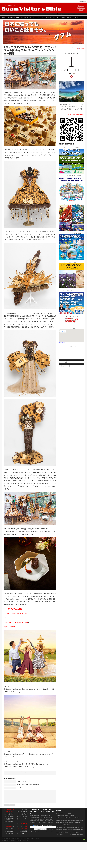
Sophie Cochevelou (10, 627)
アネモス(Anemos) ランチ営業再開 (63, 813)
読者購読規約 (50, 829)
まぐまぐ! (53, 830)
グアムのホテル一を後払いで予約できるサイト (22, 828)
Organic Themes (15, 840)
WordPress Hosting (24, 840)
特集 (22, 772)
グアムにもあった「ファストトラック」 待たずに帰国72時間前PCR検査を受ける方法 (69, 835)
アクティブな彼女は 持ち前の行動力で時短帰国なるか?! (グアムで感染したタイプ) (69, 833)
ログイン (38, 838)
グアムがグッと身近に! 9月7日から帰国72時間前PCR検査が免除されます (47, 17)
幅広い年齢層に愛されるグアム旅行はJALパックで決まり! (9, 811)
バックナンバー (35, 831)
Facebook (25, 622)
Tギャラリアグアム (33, 772)
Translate (82, 48)
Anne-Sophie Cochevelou (12, 622)
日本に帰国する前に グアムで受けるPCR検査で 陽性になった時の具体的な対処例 (69, 830)
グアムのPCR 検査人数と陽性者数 (63, 824)
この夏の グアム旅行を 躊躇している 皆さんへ (66, 815)
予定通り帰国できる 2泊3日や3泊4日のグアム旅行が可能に (68, 822)
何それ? (38, 14)
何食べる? (15, 14)
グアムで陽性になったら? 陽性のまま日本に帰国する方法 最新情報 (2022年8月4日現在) (69, 828)
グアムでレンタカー (8, 826)
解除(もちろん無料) (48, 825)
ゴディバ (40, 772)
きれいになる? (30, 14)
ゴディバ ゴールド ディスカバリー (15, 613)
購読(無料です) (37, 825)
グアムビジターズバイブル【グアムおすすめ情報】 (43, 8)
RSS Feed (33, 838)
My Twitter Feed (1, 1)
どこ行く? (44, 14)
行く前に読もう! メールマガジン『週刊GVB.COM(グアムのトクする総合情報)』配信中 (42, 811)
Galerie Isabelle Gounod (12, 618)
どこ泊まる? (52, 14)
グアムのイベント (13, 772)
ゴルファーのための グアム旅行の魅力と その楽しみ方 (67, 817)
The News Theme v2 (6, 840)
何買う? (22, 14)
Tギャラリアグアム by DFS (13, 609)
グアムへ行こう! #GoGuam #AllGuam (74, 114)
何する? (9, 14)
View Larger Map (62, 342)
